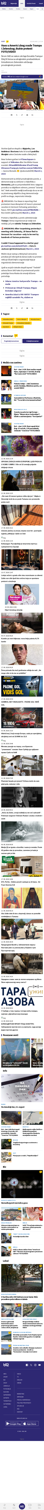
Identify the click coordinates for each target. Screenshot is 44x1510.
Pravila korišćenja (23, 1400)
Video (19, 1374)
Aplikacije (20, 1406)
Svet (3, 41)
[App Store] (30, 1423)
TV (18, 1377)
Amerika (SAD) (8, 319)
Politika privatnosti (24, 1403)
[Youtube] (39, 1365)
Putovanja (7, 1389)
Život (5, 1383)
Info (4, 1374)
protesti (6, 327)
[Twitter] (31, 1365)
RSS (18, 1409)
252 (10, 410)
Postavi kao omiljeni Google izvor (15, 77)
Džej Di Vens (18, 327)
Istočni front (35, 319)
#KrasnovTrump (8, 168)
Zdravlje (6, 1386)
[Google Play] (13, 1423)
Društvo (26, 1127)
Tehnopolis (7, 1401)
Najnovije (14, 3)
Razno (3, 1104)
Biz (4, 1380)
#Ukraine (15, 162)
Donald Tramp (8, 323)
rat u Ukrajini (22, 319)
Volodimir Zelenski (24, 323)
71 (9, 367)
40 (9, 381)
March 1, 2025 (28, 212)
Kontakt (20, 1412)
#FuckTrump (32, 165)
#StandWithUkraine (17, 165)
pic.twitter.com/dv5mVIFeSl (14, 246)
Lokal (5, 1407)
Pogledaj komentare (11, 341)
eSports (6, 1398)
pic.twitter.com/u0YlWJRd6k (25, 210)
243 (10, 395)
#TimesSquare (27, 159)
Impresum (20, 1397)
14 (9, 424)
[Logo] (3, 3)
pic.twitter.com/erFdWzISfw (29, 168)
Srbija (25, 1223)
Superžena (7, 1395)
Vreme (19, 1383)
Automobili (7, 1404)
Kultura (6, 1392)
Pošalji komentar (33, 341)
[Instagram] (35, 1365)
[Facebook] (27, 1365)
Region (15, 1140)
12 (40, 1266)
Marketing (20, 1394)
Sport (5, 1377)
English (19, 1380)
